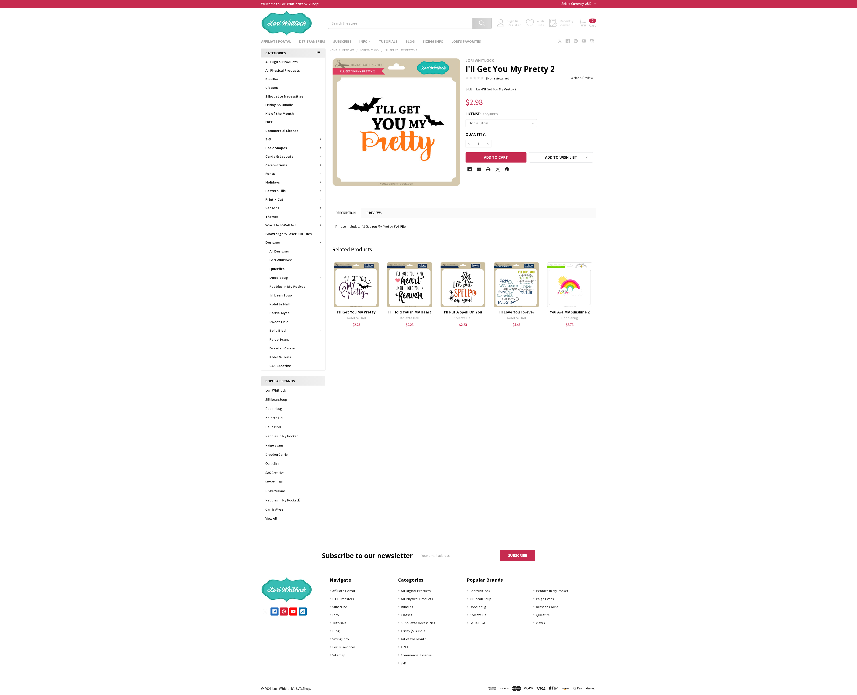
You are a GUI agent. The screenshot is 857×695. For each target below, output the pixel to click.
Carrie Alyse (279, 313)
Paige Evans (279, 339)
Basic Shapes (276, 148)
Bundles (272, 79)
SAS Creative (280, 365)
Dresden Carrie (282, 348)
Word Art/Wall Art (280, 225)
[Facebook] (568, 41)
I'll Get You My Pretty (356, 312)
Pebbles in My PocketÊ (282, 500)
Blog (410, 41)
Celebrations (276, 165)
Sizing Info (433, 41)
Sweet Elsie (278, 321)
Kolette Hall (279, 304)
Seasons (272, 208)
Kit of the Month (279, 113)
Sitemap (338, 655)
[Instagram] (592, 41)
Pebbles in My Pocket (287, 286)
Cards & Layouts (279, 156)
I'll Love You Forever (516, 312)
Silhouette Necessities (284, 96)
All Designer (279, 251)
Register (514, 25)
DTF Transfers (312, 41)
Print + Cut (274, 199)
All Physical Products (282, 70)
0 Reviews (374, 213)
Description (345, 213)
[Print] (488, 169)
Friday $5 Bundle (279, 104)
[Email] (479, 169)
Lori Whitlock (280, 260)
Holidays (272, 182)
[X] (560, 41)
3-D (268, 139)
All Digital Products (281, 62)
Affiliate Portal (276, 41)
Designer (272, 242)
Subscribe (342, 41)
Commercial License (281, 130)
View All (271, 518)
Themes (272, 216)
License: (482, 113)
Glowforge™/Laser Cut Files (288, 234)
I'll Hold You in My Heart (409, 312)
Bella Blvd (277, 330)
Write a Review (582, 77)
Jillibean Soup (280, 295)
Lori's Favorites (466, 41)
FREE (269, 122)
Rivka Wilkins (280, 357)
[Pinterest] (576, 41)
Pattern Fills (275, 190)
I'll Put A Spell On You (463, 312)
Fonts (270, 173)
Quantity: (476, 134)
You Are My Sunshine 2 (570, 312)
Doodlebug (278, 277)
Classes (271, 87)
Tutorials (388, 41)
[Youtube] (584, 41)
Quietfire (277, 269)
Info (363, 41)
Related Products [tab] (352, 249)
